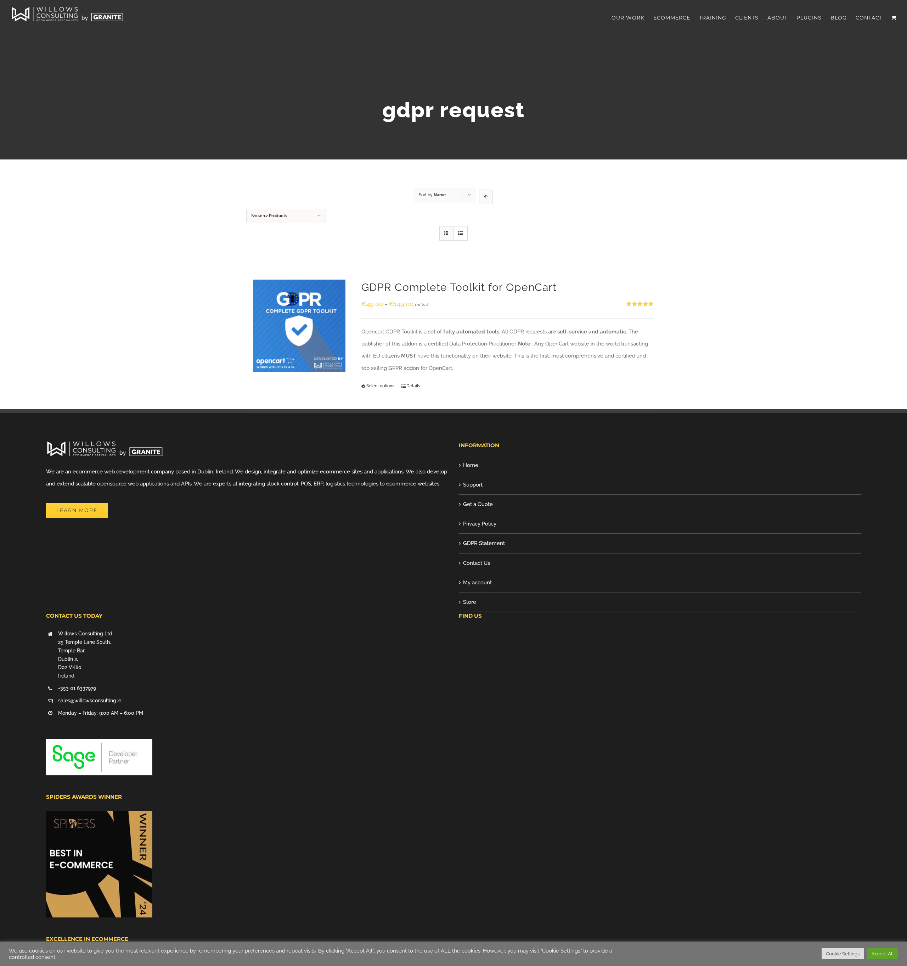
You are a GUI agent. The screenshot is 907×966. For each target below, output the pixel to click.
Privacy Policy (479, 524)
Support (473, 485)
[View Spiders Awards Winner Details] (99, 817)
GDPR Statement (484, 543)
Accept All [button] (883, 953)
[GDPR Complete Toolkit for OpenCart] (299, 326)
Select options (380, 385)
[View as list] (460, 233)
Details (413, 385)
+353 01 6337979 (77, 688)
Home (470, 465)
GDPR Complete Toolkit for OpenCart (459, 287)
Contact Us (476, 563)
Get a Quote (478, 504)
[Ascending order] (486, 197)
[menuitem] (632, 17)
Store (469, 602)
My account (477, 582)
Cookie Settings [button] (843, 953)
